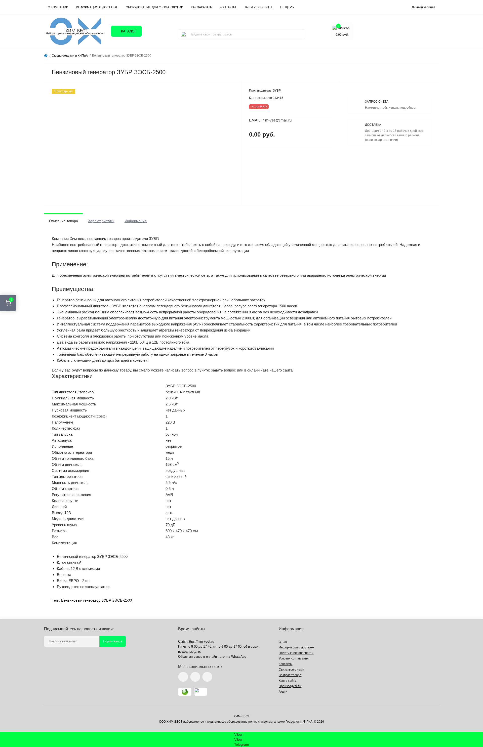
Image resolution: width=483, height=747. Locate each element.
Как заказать (201, 7)
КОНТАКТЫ (228, 7)
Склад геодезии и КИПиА (70, 55)
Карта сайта (287, 680)
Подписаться (112, 641)
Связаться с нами (291, 669)
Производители (290, 686)
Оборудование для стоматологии (154, 7)
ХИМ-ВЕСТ (242, 716)
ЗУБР (277, 90)
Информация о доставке (97, 7)
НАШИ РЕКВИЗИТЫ (258, 7)
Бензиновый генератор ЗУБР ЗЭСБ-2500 (96, 600)
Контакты (285, 664)
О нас (283, 642)
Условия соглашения (294, 658)
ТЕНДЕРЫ (287, 7)
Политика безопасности (296, 653)
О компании (58, 7)
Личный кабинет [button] (423, 7)
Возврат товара (290, 675)
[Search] (183, 34)
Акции (283, 691)
